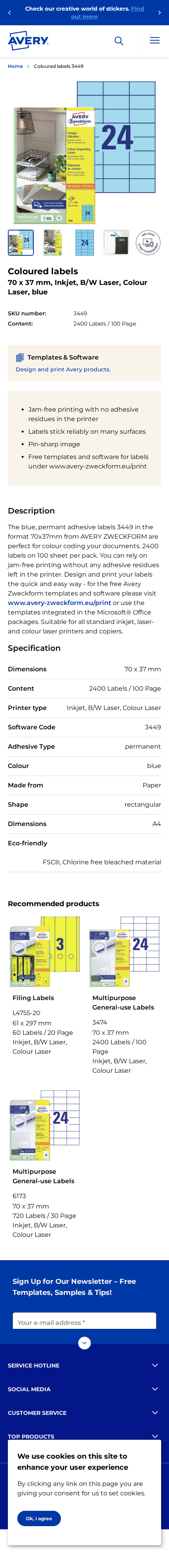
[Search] (119, 41)
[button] (21, 243)
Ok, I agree (39, 1518)
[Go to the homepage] (28, 42)
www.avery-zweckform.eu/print (59, 603)
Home (15, 66)
